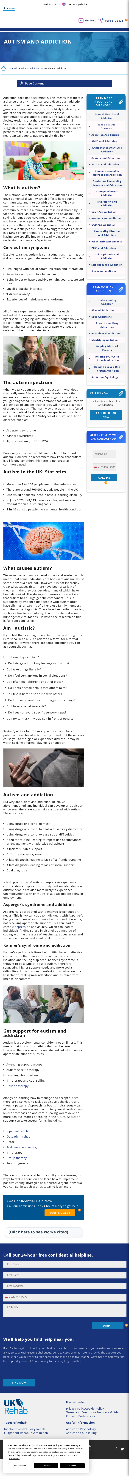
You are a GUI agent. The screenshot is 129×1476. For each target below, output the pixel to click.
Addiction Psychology (81, 1429)
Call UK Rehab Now (106, 415)
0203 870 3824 (114, 20)
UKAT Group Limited (77, 4)
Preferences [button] (14, 1459)
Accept (72, 1466)
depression (22, 927)
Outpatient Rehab (16, 1433)
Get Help (90, 20)
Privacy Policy (75, 1408)
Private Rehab (38, 1433)
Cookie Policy (94, 1408)
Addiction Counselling (81, 1433)
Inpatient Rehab (15, 1429)
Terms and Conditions (81, 1412)
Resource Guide (108, 1412)
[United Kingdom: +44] (96, 467)
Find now (19, 1382)
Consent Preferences (80, 1416)
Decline (46, 1466)
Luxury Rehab (35, 1429)
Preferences (20, 1466)
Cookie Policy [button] (14, 1455)
